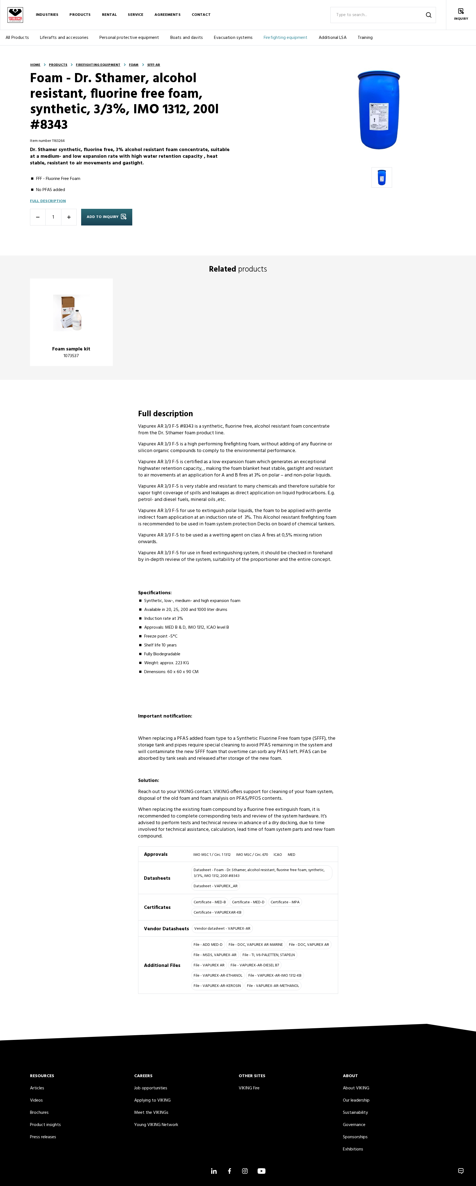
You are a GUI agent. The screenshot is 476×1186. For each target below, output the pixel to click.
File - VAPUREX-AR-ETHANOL (218, 975)
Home (35, 65)
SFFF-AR (153, 65)
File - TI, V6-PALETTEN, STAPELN (269, 955)
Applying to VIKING (152, 1100)
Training (365, 37)
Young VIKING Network (156, 1125)
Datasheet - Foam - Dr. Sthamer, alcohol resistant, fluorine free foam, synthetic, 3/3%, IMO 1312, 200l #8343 (259, 873)
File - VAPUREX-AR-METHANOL (273, 986)
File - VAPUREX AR (209, 965)
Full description (48, 201)
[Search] (429, 15)
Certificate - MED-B (210, 902)
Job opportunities (150, 1088)
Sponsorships (355, 1137)
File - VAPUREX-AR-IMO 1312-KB (274, 975)
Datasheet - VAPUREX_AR (216, 886)
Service (135, 15)
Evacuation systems (233, 37)
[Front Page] (15, 15)
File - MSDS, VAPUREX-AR (215, 955)
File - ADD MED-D (208, 945)
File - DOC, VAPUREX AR (309, 945)
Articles (37, 1088)
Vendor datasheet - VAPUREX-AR (222, 929)
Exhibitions (353, 1149)
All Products (17, 37)
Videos (36, 1100)
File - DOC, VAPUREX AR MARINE (256, 945)
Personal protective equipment (129, 37)
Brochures (39, 1112)
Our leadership (356, 1100)
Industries (47, 15)
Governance (354, 1125)
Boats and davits (186, 37)
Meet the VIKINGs (151, 1112)
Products (80, 15)
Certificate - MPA (285, 902)
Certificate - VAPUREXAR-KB (217, 912)
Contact (201, 15)
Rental (109, 15)
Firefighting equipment (286, 37)
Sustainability (355, 1112)
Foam (133, 65)
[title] (71, 322)
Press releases (43, 1137)
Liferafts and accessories (64, 37)
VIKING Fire (249, 1088)
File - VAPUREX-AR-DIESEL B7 (255, 965)
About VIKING (356, 1088)
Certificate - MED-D (248, 902)
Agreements (167, 15)
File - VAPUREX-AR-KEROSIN (217, 986)
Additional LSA (333, 37)
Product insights (45, 1125)
